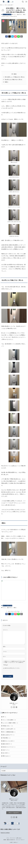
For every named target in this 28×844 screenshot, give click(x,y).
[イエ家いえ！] (8, 1)
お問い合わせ (18, 838)
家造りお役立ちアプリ (8, 735)
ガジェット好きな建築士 (9, 719)
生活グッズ (6, 750)
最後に (6, 82)
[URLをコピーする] (21, 36)
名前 (4, 646)
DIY (4, 716)
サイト (4, 656)
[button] (6, 36)
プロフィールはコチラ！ (14, 812)
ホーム (8, 838)
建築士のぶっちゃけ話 (8, 741)
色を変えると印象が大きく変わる (13, 79)
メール (5, 651)
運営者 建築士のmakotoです (9, 839)
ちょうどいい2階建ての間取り (10, 723)
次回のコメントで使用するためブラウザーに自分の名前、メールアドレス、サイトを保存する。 (14, 662)
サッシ (14, 14)
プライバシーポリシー (20, 839)
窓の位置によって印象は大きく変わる (14, 77)
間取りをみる (6, 756)
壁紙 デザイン (19, 14)
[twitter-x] (11, 707)
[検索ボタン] (23, 1)
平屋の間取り (6, 738)
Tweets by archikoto (5, 832)
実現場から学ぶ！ (8, 725)
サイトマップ (12, 838)
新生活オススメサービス (9, 747)
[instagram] (14, 707)
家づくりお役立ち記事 (7, 14)
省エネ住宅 (6, 753)
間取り (24, 14)
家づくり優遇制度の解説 (9, 732)
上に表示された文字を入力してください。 (12, 668)
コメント (5, 629)
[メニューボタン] (26, 1)
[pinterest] (16, 707)
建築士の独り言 (7, 744)
